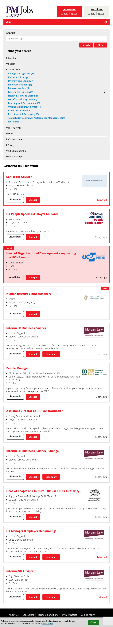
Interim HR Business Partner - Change (32, 451)
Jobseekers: (70, 9)
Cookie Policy (88, 614)
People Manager (17, 368)
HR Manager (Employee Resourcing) (31, 531)
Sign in (64, 13)
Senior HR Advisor (19, 177)
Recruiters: (97, 9)
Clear (100, 45)
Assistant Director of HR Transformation (34, 411)
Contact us (28, 614)
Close (93, 622)
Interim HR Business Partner (26, 328)
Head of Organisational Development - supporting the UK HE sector (41, 255)
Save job (33, 199)
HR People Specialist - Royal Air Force (32, 214)
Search (86, 45)
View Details (15, 199)
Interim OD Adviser (19, 571)
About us (14, 614)
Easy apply (51, 354)
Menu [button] (8, 22)
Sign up (74, 13)
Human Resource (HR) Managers (28, 293)
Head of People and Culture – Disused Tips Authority (42, 491)
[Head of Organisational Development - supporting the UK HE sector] (94, 257)
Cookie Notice (47, 624)
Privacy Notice (69, 614)
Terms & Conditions (48, 614)
